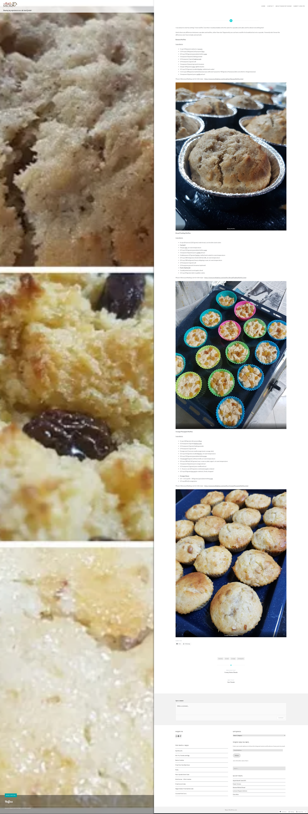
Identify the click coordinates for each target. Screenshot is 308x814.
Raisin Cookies (179, 760)
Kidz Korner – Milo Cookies (183, 779)
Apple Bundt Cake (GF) (239, 780)
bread (227, 658)
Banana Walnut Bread (239, 787)
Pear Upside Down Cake (182, 774)
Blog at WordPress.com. (231, 810)
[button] (231, 156)
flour (203, 51)
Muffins (13, 795)
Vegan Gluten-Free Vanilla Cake (184, 788)
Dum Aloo (236, 794)
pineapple (241, 658)
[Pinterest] (181, 736)
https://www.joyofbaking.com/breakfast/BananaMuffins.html (223, 79)
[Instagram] (176, 736)
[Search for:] (259, 768)
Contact (270, 6)
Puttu (176, 769)
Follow (237, 755)
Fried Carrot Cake (180, 784)
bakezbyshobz (15, 808)
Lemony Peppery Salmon (240, 791)
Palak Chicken (237, 784)
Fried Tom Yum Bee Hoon (182, 765)
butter (200, 69)
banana (220, 658)
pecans (200, 49)
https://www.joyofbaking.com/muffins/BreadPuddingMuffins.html (225, 277)
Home (263, 6)
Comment (280, 717)
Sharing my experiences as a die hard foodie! (17, 10)
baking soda (197, 59)
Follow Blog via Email (241, 742)
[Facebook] (178, 736)
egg (185, 459)
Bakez (8, 795)
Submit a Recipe (299, 6)
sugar (205, 54)
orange (233, 658)
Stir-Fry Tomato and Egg (182, 755)
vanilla (198, 74)
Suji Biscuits (178, 750)
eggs (193, 67)
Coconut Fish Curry (180, 793)
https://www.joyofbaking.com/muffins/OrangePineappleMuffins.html (226, 486)
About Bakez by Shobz (284, 6)
